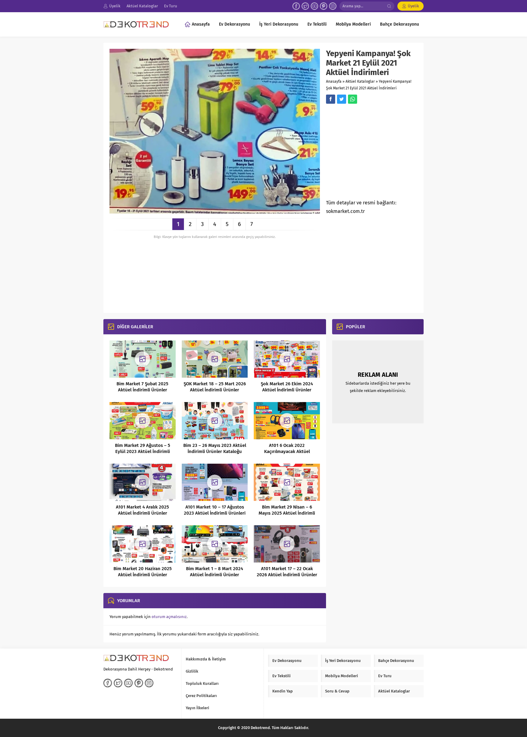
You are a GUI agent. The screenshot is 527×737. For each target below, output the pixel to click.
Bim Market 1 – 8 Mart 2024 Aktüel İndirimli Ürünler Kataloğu (214, 575)
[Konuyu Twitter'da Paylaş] (341, 99)
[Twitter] (305, 6)
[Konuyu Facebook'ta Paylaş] (330, 99)
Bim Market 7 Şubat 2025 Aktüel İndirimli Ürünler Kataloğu (142, 390)
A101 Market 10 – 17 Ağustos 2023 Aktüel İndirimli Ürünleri (215, 510)
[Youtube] (314, 6)
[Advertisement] (377, 153)
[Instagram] (332, 6)
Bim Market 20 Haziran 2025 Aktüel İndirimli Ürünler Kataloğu (142, 575)
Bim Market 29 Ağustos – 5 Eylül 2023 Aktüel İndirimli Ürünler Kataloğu (142, 451)
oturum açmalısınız (169, 616)
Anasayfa (334, 81)
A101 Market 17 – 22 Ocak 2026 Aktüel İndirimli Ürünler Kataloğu (287, 575)
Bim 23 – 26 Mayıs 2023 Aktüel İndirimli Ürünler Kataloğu (214, 448)
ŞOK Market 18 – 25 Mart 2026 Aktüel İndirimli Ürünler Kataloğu (215, 390)
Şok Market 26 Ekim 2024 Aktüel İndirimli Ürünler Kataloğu (287, 390)
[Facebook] (296, 6)
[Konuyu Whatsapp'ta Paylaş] (352, 99)
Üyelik (413, 6)
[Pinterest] (323, 6)
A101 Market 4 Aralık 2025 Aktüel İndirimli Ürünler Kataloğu (142, 513)
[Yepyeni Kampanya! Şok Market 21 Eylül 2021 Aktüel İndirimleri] (214, 211)
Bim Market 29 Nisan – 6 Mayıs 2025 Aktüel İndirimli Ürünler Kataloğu (287, 513)
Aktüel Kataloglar (360, 81)
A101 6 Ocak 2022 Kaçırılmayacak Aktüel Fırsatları (287, 451)
